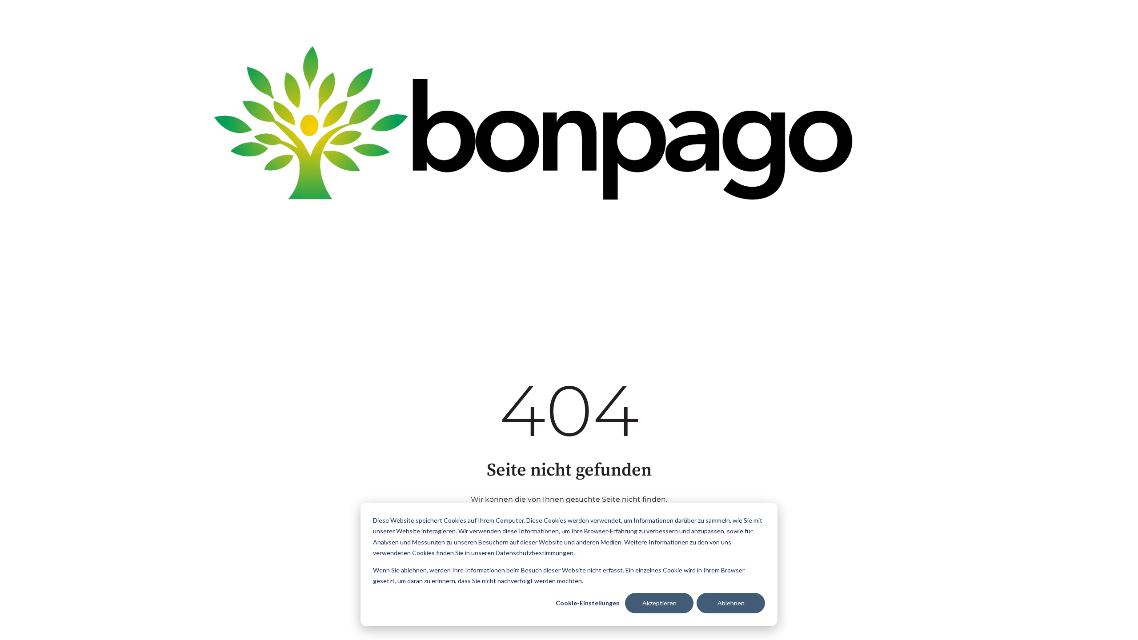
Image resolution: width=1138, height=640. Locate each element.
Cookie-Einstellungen (588, 603)
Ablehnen (731, 603)
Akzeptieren (659, 603)
